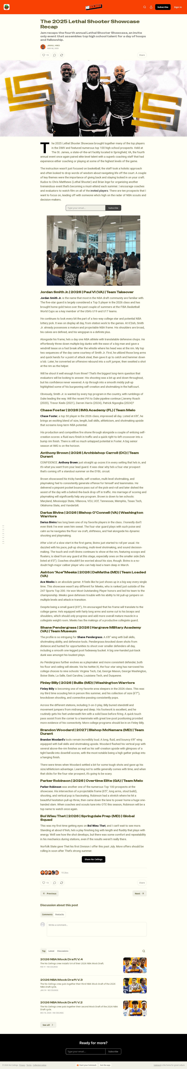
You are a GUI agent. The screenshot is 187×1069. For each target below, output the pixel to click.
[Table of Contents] (3, 534)
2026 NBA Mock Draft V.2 (61, 1002)
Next (137, 893)
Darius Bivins (48, 522)
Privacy (22, 1065)
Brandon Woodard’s (52, 739)
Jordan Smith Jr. (51, 298)
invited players (99, 190)
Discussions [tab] (62, 951)
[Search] (145, 7)
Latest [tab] (51, 951)
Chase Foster (48, 416)
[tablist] (53, 914)
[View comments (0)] (55, 55)
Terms (29, 1065)
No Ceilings (52, 967)
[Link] (36, 292)
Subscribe (162, 7)
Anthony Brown (68, 462)
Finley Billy (47, 688)
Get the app (105, 1065)
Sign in (178, 7)
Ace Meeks (47, 582)
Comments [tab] (47, 914)
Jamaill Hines (53, 45)
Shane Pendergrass (89, 637)
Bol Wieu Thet (96, 825)
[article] (93, 965)
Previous (51, 893)
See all (46, 1024)
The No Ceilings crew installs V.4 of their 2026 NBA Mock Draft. (72, 963)
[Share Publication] (151, 7)
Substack (157, 1065)
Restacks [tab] (59, 914)
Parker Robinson (51, 786)
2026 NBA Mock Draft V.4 (61, 959)
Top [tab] (43, 951)
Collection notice (39, 1065)
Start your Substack (87, 1065)
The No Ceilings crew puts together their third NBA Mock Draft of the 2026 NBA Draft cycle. (77, 985)
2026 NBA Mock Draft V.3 (61, 980)
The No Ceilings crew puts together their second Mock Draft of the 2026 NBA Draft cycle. (79, 1008)
